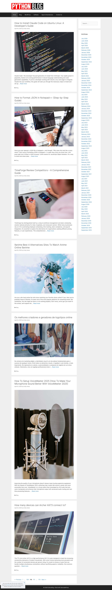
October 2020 (85, 199)
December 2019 (86, 221)
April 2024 (84, 101)
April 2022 (84, 157)
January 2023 (85, 136)
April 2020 (84, 211)
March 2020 (85, 213)
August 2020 (85, 204)
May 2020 (84, 209)
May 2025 (84, 71)
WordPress (28, 14)
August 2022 (85, 148)
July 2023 (84, 122)
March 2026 (85, 48)
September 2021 (86, 174)
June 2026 (84, 41)
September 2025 (86, 62)
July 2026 (84, 38)
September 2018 (86, 230)
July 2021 (84, 178)
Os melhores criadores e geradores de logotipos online (43, 317)
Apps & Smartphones (47, 14)
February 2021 (85, 190)
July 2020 (84, 207)
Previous (17, 579)
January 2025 (85, 80)
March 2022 (85, 160)
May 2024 (84, 99)
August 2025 (85, 64)
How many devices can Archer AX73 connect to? (40, 505)
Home (14, 14)
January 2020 (85, 218)
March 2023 (85, 132)
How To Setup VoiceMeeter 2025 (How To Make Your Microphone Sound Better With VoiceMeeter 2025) (42, 382)
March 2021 (85, 188)
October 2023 (85, 115)
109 (27, 579)
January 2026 (85, 52)
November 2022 (86, 141)
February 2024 (85, 106)
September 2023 (86, 118)
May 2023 (84, 127)
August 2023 (85, 120)
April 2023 (84, 129)
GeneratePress (65, 587)
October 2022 (85, 143)
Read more (23, 83)
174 (39, 579)
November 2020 (86, 197)
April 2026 (84, 45)
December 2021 (86, 167)
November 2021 (86, 169)
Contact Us (59, 14)
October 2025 (85, 59)
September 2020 (86, 202)
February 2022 (85, 162)
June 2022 (84, 153)
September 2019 (86, 228)
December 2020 (86, 195)
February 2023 (85, 134)
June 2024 (84, 97)
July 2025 (84, 66)
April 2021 (84, 185)
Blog (20, 14)
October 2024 (85, 87)
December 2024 (86, 83)
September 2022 (86, 146)
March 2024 (85, 104)
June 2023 (84, 125)
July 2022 (84, 150)
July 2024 (84, 94)
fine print (8, 584)
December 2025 (86, 55)
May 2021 (84, 183)
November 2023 (86, 113)
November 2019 (86, 223)
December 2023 (86, 111)
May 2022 (84, 155)
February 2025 (85, 78)
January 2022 (85, 164)
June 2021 (84, 181)
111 (34, 579)
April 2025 (84, 73)
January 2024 (85, 108)
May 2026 (84, 43)
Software (36, 14)
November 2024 (86, 85)
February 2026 (85, 50)
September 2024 (86, 90)
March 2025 (85, 76)
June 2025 (84, 69)
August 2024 (85, 92)
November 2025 (86, 57)
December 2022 (86, 139)
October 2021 (85, 171)
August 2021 (85, 176)
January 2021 (85, 193)
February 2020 (85, 216)
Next (44, 579)
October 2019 (85, 225)
